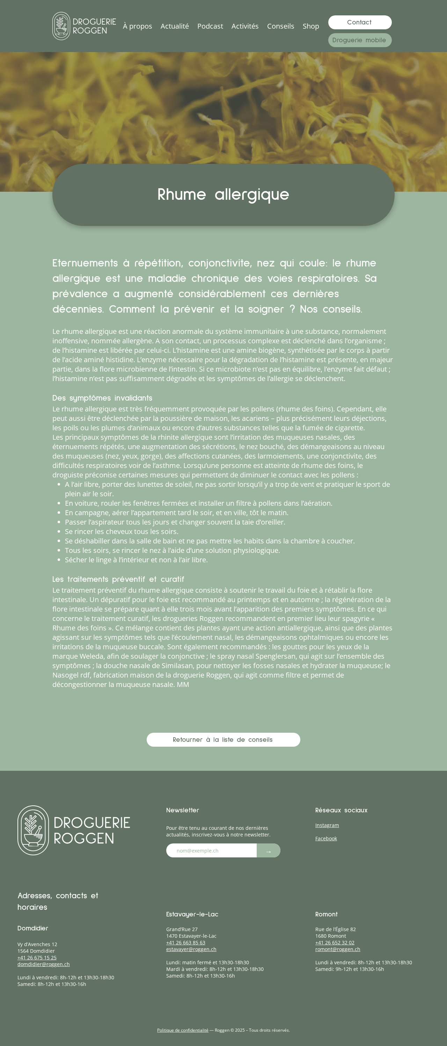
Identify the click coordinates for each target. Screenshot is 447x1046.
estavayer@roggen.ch (191, 949)
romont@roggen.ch (337, 949)
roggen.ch (58, 964)
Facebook (326, 838)
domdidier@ (31, 964)
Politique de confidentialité (182, 1030)
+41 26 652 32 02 (334, 942)
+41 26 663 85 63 (185, 942)
